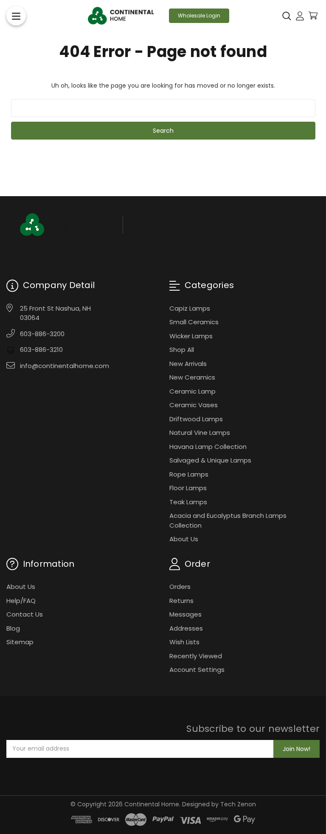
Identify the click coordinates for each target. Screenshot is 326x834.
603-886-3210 (41, 349)
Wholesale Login (199, 15)
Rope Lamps (188, 474)
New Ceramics (192, 377)
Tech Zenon (238, 804)
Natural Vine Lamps (199, 432)
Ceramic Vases (193, 404)
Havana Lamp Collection (208, 446)
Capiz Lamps (189, 308)
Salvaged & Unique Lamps (210, 460)
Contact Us (24, 614)
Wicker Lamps (191, 335)
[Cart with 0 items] (313, 15)
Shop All (181, 349)
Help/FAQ (21, 600)
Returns (181, 600)
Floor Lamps (188, 487)
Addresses (186, 628)
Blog (13, 628)
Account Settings (197, 669)
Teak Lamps (188, 501)
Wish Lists (184, 641)
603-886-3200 (42, 333)
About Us (183, 538)
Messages (185, 614)
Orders (180, 586)
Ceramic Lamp (192, 391)
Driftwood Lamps (196, 418)
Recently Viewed (195, 655)
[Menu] (16, 16)
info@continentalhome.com (64, 365)
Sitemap (20, 641)
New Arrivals (188, 363)
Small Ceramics (194, 321)
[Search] (286, 16)
